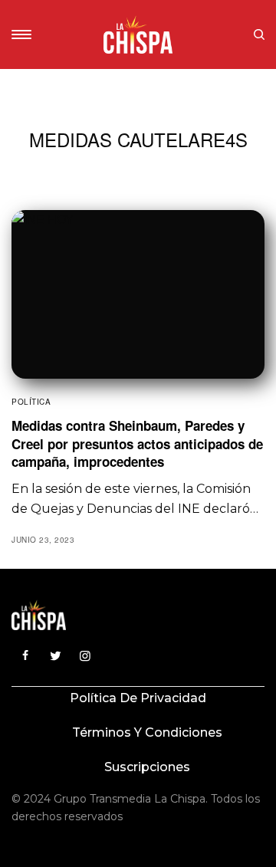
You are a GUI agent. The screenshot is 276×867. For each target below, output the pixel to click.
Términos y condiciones (147, 732)
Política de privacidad (138, 698)
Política (31, 401)
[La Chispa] (138, 34)
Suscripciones (147, 767)
